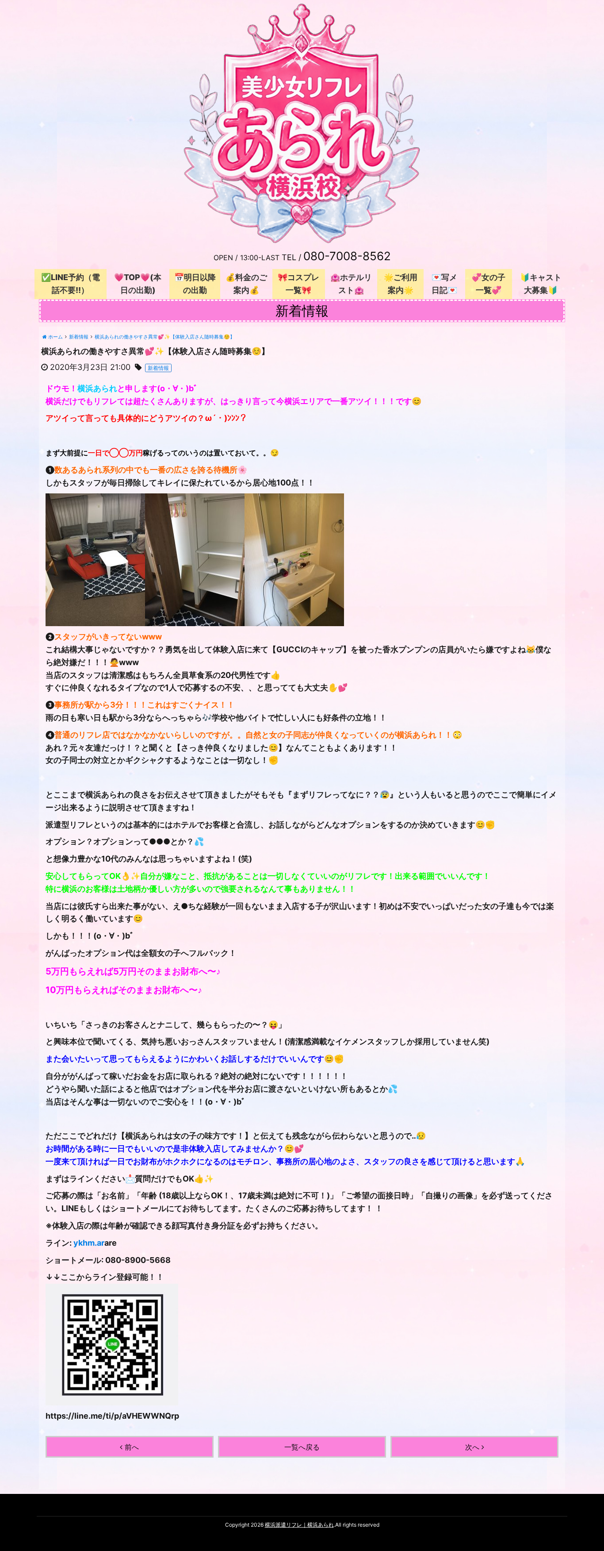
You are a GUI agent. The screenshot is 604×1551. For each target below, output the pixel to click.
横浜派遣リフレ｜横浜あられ (299, 1524)
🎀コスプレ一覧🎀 (298, 284)
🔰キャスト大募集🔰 (541, 284)
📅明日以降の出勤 (195, 284)
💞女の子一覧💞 (488, 284)
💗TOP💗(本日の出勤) (137, 284)
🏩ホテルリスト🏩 (351, 284)
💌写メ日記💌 (444, 284)
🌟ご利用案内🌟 (400, 284)
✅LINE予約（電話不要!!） (70, 284)
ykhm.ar (88, 1242)
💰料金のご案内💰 (246, 284)
